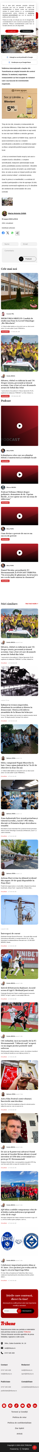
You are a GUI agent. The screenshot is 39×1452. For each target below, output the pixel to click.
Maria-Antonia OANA (17, 213)
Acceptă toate (12, 31)
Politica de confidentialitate (19, 1423)
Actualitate (5, 331)
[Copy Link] (17, 233)
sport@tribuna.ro (27, 1374)
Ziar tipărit (19, 1428)
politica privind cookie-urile (10, 17)
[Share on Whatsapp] (12, 234)
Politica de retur (19, 1417)
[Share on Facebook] (3, 234)
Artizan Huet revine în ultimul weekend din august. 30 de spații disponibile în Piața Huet (18, 880)
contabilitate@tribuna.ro (30, 1387)
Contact (4, 1365)
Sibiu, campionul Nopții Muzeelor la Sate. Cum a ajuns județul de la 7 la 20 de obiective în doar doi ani (19, 765)
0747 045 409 (10, 1353)
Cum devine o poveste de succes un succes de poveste (16, 535)
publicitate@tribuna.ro (9, 1391)
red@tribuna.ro (10, 1348)
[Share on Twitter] (7, 234)
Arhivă (19, 1434)
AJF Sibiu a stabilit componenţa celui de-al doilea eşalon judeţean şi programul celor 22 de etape (19, 1212)
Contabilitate (26, 1382)
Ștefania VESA (10, 758)
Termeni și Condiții (19, 1412)
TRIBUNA (27, 1332)
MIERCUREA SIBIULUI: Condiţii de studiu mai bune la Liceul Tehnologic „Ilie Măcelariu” (17, 320)
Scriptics (25, 1449)
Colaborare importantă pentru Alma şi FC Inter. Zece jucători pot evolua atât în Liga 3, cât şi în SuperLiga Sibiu (19, 1267)
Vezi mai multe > (31, 604)
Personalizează (27, 31)
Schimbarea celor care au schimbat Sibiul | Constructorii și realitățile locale (19, 456)
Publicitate (5, 1382)
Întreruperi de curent (10, 934)
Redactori (25, 1365)
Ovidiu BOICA (10, 642)
